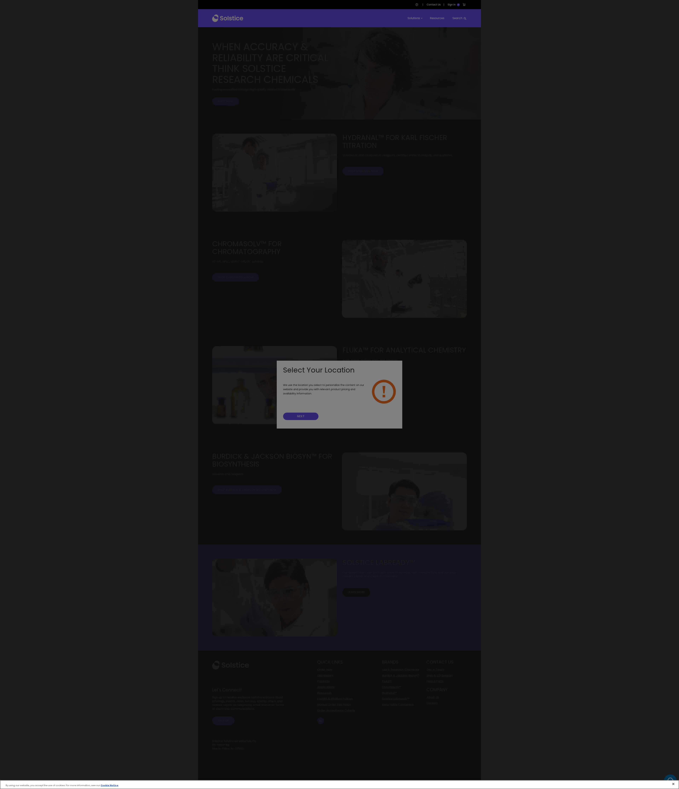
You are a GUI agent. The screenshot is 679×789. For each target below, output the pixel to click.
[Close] (673, 784)
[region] (339, 784)
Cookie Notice (109, 785)
